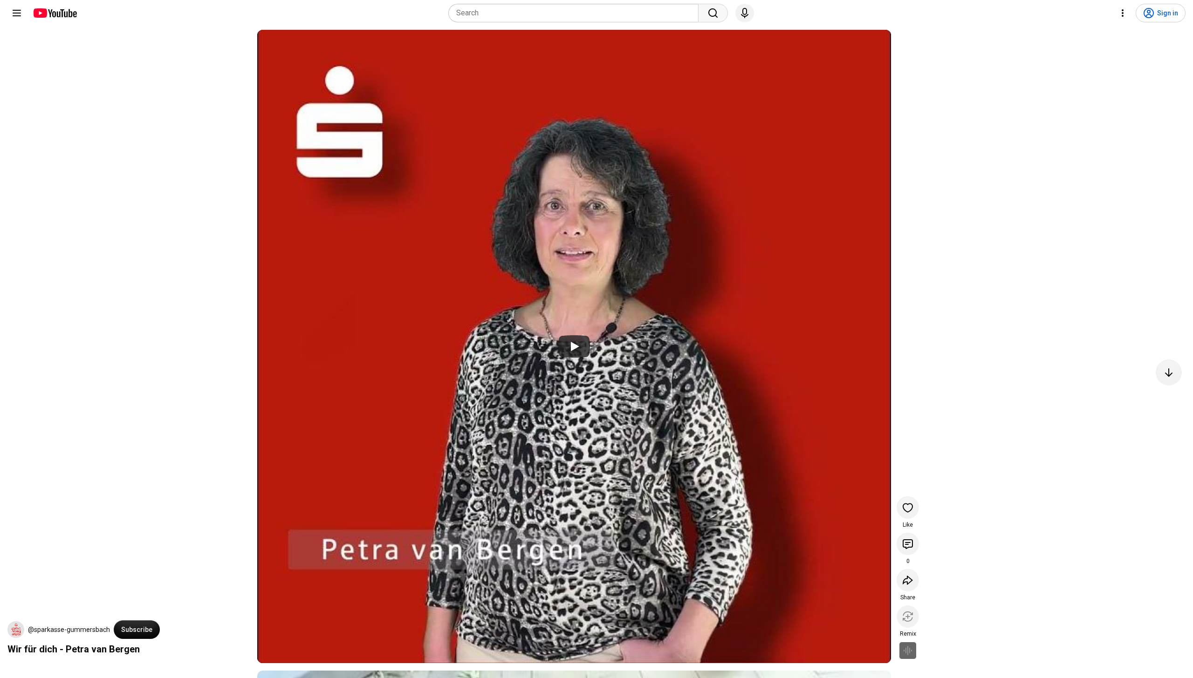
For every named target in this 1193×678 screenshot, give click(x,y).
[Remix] (908, 616)
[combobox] (576, 13)
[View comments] (908, 544)
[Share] (908, 580)
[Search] (713, 13)
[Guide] (16, 13)
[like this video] (908, 507)
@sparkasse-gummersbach (69, 629)
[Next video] (1169, 372)
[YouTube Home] (54, 13)
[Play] (574, 346)
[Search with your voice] (744, 13)
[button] (15, 629)
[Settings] (1122, 13)
